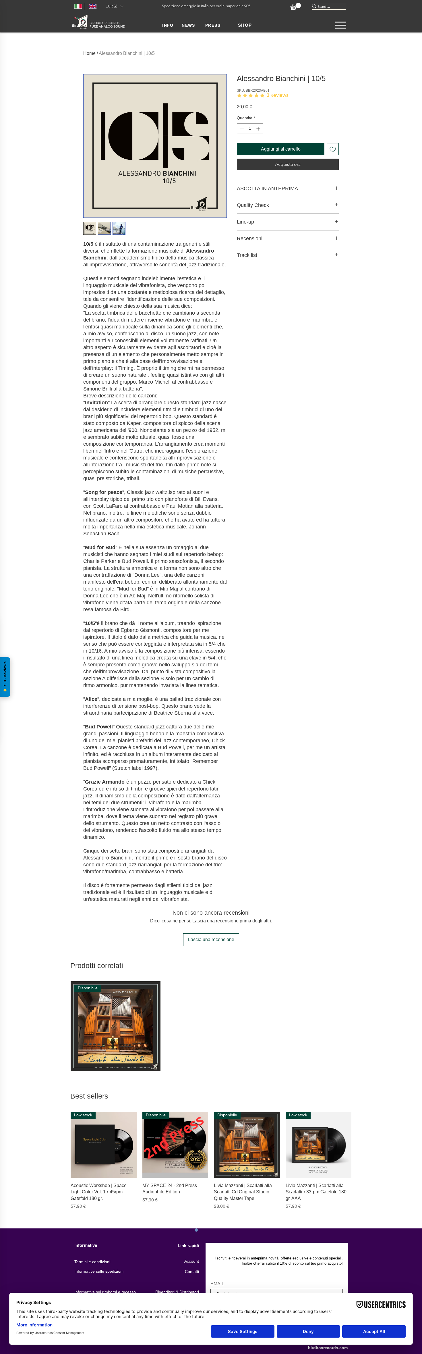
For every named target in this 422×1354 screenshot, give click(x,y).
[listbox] (114, 6)
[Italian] (77, 6)
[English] (92, 6)
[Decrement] (241, 129)
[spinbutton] (250, 129)
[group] (211, 1026)
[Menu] (340, 25)
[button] (114, 6)
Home (89, 53)
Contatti (192, 1271)
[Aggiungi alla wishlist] (333, 149)
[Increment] (258, 129)
